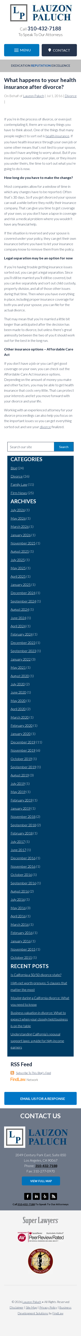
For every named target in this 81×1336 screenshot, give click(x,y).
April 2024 (18, 626)
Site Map (31, 1307)
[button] (22, 50)
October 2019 (21, 759)
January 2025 (21, 584)
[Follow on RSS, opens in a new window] (53, 1196)
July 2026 (18, 510)
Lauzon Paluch (33, 96)
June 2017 (18, 850)
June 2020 (18, 692)
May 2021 (18, 667)
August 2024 (20, 609)
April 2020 (18, 709)
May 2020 (18, 701)
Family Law (19, 484)
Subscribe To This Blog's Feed (33, 1073)
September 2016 (23, 883)
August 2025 (20, 551)
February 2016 (22, 933)
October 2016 (21, 874)
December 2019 (23, 742)
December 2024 (23, 593)
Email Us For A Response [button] (42, 1098)
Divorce (71, 96)
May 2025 (18, 568)
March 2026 (20, 526)
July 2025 (18, 560)
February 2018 (22, 833)
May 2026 (18, 518)
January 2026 (21, 535)
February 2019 (22, 800)
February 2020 (22, 725)
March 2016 (20, 924)
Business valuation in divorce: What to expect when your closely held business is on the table (39, 1019)
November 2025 (23, 543)
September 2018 (23, 825)
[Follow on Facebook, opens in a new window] (27, 1196)
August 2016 (20, 891)
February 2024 (22, 634)
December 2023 (23, 642)
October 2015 (21, 957)
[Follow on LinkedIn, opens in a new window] (36, 1196)
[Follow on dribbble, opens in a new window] (44, 1196)
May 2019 (18, 792)
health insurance (57, 136)
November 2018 (23, 816)
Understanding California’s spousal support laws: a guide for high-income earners (37, 1040)
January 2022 (21, 659)
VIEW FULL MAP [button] (41, 1181)
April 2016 (18, 916)
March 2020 (20, 717)
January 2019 (21, 808)
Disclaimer (17, 1307)
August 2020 (20, 676)
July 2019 (18, 783)
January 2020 (21, 734)
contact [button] (61, 50)
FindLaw (57, 1313)
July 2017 (18, 841)
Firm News (19, 493)
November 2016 (23, 866)
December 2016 (23, 858)
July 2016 (18, 899)
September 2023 (23, 651)
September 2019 (23, 767)
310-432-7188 (44, 28)
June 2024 (18, 618)
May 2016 (18, 908)
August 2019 (20, 775)
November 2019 (23, 750)
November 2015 (23, 949)
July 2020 (18, 684)
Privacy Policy (48, 1307)
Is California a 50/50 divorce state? (36, 975)
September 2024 (23, 601)
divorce (45, 427)
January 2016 (21, 941)
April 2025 (18, 576)
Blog (14, 468)
